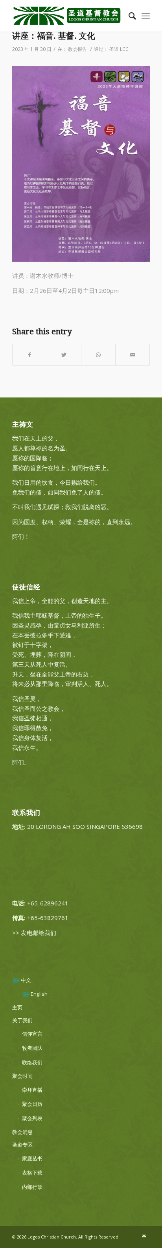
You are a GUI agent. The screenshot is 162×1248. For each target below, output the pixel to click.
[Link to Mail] (144, 1236)
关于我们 (22, 1020)
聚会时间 (22, 1075)
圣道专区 (22, 1144)
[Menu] (146, 15)
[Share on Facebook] (30, 355)
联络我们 (32, 1062)
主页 (17, 1007)
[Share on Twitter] (64, 355)
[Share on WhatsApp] (98, 355)
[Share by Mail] (132, 355)
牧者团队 (32, 1047)
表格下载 (32, 1172)
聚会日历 (32, 1103)
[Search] (128, 16)
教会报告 (77, 49)
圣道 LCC (119, 49)
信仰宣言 (32, 1033)
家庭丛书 (32, 1158)
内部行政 (32, 1186)
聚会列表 (32, 1118)
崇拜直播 (32, 1089)
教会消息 (22, 1132)
